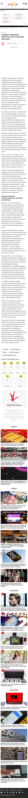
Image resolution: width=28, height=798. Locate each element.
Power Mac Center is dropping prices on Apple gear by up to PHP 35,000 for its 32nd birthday (14, 483)
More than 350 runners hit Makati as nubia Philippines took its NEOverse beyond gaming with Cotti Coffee (13, 463)
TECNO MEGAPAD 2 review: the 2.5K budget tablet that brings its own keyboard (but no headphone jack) (13, 629)
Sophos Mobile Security (9, 355)
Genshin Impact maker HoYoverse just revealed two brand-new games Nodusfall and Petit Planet (13, 507)
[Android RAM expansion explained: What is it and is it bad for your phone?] (14, 717)
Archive (19, 790)
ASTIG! (24, 373)
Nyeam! (20, 386)
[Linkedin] (10, 792)
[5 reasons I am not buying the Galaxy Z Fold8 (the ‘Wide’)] (14, 676)
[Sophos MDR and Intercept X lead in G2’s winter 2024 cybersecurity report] (14, 735)
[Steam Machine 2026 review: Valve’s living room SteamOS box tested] (14, 638)
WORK (3, 32)
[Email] (1, 792)
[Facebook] (4, 792)
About (7, 790)
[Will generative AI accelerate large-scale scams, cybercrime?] (14, 753)
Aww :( (17, 373)
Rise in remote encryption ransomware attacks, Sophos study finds (14, 707)
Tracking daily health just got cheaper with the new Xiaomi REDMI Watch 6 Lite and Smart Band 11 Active (13, 565)
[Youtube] (16, 792)
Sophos (5, 352)
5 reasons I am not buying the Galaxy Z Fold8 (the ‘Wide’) (13, 684)
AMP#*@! (8, 386)
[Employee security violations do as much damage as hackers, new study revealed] (14, 771)
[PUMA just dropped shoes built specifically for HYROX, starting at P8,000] (14, 575)
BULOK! (11, 373)
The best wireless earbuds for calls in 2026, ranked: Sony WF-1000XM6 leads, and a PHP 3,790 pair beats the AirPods (14, 609)
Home (2, 790)
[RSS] (22, 792)
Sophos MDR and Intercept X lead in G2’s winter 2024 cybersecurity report (13, 744)
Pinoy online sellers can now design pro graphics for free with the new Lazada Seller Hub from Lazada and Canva (14, 526)
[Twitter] (13, 792)
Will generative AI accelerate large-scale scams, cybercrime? (14, 762)
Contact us (13, 790)
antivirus (5, 349)
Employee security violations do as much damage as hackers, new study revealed (13, 781)
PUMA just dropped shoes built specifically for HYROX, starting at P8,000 (12, 585)
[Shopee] (19, 792)
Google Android (15, 349)
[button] (2, 3)
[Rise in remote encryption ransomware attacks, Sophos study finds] (14, 699)
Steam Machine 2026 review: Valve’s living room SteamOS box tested (12, 647)
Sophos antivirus (14, 352)
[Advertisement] (14, 62)
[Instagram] (7, 792)
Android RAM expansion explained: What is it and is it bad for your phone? (13, 726)
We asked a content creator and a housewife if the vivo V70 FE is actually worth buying (13, 666)
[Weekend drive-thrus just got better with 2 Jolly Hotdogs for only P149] (14, 436)
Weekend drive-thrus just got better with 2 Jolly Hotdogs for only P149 (13, 444)
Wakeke (4, 373)
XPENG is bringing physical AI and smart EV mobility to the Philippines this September (13, 546)
